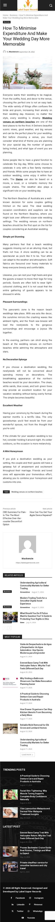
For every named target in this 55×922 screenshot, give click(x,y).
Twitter (20, 911)
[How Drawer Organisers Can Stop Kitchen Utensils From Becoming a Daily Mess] (10, 713)
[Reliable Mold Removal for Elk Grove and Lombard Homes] (10, 729)
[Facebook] (11, 898)
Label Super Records (30, 891)
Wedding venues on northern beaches (26, 492)
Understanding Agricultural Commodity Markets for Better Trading (34, 586)
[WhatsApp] (28, 911)
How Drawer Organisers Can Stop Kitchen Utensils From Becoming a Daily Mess (36, 712)
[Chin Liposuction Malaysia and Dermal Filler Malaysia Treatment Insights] (10, 812)
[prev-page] (5, 628)
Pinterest (38, 904)
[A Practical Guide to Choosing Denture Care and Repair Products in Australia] (10, 697)
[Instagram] (30, 898)
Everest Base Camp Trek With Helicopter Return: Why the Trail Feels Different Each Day (35, 666)
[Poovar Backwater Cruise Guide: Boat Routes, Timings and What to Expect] (10, 851)
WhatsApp (38, 911)
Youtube (31, 918)
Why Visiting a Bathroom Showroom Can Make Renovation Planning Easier (36, 681)
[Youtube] (22, 917)
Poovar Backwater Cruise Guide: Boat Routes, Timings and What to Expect (36, 850)
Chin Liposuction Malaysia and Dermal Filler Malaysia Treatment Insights (35, 811)
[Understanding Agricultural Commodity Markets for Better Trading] (10, 586)
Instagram (39, 898)
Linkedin (20, 904)
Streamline (25, 592)
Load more (26, 754)
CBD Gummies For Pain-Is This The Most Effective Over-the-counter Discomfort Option (14, 518)
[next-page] (9, 628)
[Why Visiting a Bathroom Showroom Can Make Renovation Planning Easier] (10, 682)
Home (5, 15)
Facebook (20, 898)
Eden (22, 622)
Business (13, 15)
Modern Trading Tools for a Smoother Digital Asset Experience (33, 601)
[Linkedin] (12, 904)
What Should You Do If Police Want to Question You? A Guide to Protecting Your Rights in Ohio (36, 616)
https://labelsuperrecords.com (27, 563)
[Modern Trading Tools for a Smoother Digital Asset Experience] (10, 602)
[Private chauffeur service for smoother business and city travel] (10, 866)
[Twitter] (12, 911)
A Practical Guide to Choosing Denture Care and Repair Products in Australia (34, 697)
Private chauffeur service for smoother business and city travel (34, 865)
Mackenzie (14, 52)
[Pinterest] (29, 904)
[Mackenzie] (5, 51)
